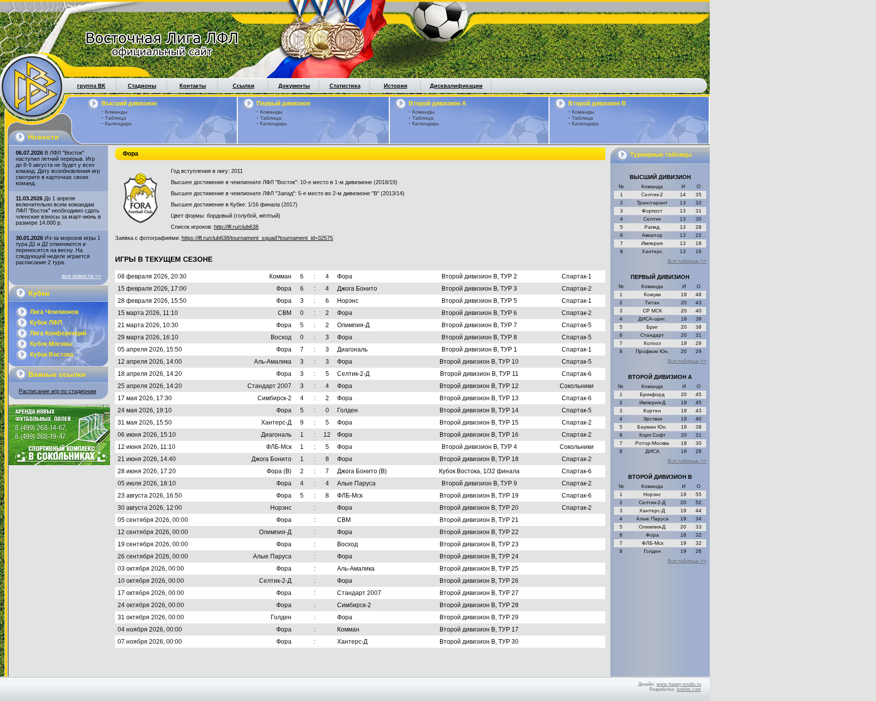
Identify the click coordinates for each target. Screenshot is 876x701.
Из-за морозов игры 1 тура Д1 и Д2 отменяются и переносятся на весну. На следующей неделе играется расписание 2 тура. (58, 250)
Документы (294, 86)
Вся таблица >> (687, 261)
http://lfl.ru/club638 (236, 227)
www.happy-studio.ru (678, 684)
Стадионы (142, 86)
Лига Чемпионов (54, 312)
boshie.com (689, 689)
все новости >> (81, 276)
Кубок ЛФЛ (46, 322)
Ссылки (243, 86)
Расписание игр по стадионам (57, 391)
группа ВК (91, 86)
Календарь (118, 123)
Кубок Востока (52, 354)
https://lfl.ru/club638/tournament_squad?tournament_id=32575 (257, 238)
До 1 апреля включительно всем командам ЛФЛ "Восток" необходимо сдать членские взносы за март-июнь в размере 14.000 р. (58, 210)
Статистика (345, 86)
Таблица (115, 118)
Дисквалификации (456, 86)
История (395, 86)
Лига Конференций (58, 333)
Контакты (192, 86)
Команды (116, 112)
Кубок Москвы (51, 343)
